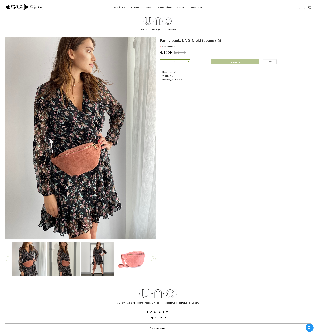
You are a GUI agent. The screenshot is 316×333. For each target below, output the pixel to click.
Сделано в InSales (158, 328)
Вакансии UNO (196, 7)
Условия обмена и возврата (130, 303)
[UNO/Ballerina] (158, 21)
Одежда (156, 29)
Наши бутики (119, 7)
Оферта (195, 303)
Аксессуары (170, 29)
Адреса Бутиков (152, 303)
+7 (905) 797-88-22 (158, 312)
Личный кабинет (164, 7)
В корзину (235, 62)
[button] (8, 258)
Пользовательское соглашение (175, 303)
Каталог (181, 7)
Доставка (134, 7)
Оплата (148, 7)
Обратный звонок (158, 317)
